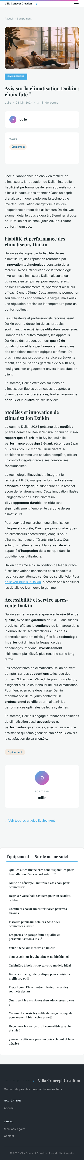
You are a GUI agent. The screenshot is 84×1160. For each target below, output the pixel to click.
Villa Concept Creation (59, 1080)
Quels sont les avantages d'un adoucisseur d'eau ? (41, 1002)
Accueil (9, 18)
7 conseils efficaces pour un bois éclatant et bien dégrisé (41, 1041)
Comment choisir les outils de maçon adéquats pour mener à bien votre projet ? (40, 1015)
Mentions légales (14, 1129)
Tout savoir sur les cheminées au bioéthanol (39, 957)
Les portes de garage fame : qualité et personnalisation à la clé (34, 937)
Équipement (24, 18)
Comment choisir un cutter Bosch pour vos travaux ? (38, 911)
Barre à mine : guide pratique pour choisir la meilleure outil (39, 976)
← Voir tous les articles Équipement (30, 820)
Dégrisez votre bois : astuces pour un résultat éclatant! (39, 898)
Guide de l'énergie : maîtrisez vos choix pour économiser (39, 885)
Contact (9, 1135)
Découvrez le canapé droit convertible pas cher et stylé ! (41, 1028)
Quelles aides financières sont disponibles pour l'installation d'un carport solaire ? (41, 872)
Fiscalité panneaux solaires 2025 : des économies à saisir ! (34, 924)
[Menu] (76, 3)
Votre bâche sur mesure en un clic (32, 948)
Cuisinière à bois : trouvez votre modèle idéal (40, 965)
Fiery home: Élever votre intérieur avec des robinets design (38, 989)
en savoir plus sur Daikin (23, 582)
